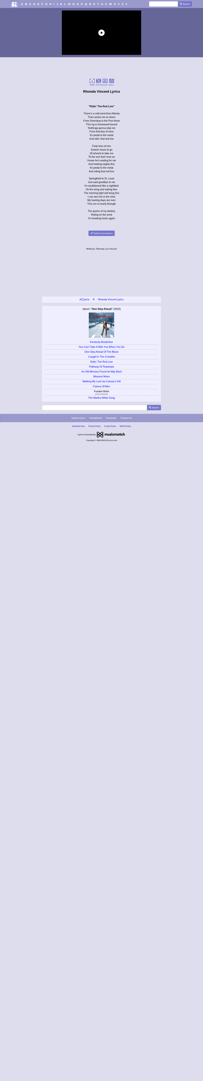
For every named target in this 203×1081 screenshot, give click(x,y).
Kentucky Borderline (101, 342)
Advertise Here (78, 426)
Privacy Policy (94, 426)
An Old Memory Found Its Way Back (101, 371)
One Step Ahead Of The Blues (101, 351)
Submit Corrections (103, 233)
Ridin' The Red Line (101, 361)
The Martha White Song (101, 397)
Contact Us (126, 418)
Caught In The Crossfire (101, 356)
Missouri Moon (101, 376)
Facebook (111, 418)
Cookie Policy (110, 426)
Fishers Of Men (101, 386)
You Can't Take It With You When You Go (101, 347)
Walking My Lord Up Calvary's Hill (101, 381)
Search (186, 4)
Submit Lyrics (78, 418)
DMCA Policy (125, 426)
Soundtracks (95, 418)
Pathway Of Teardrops (101, 366)
